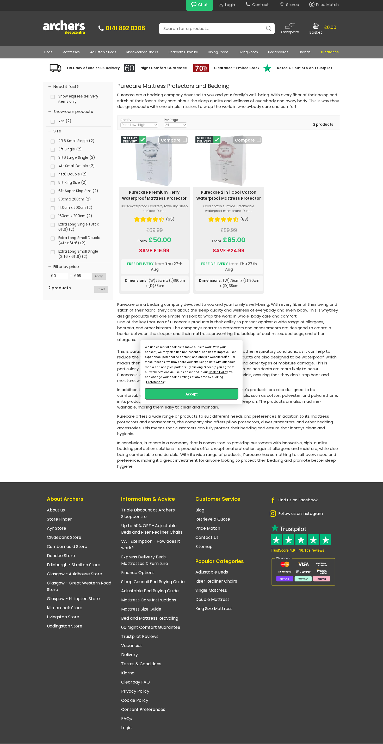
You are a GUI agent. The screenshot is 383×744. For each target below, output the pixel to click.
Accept (192, 394)
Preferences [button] (155, 382)
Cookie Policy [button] (218, 372)
